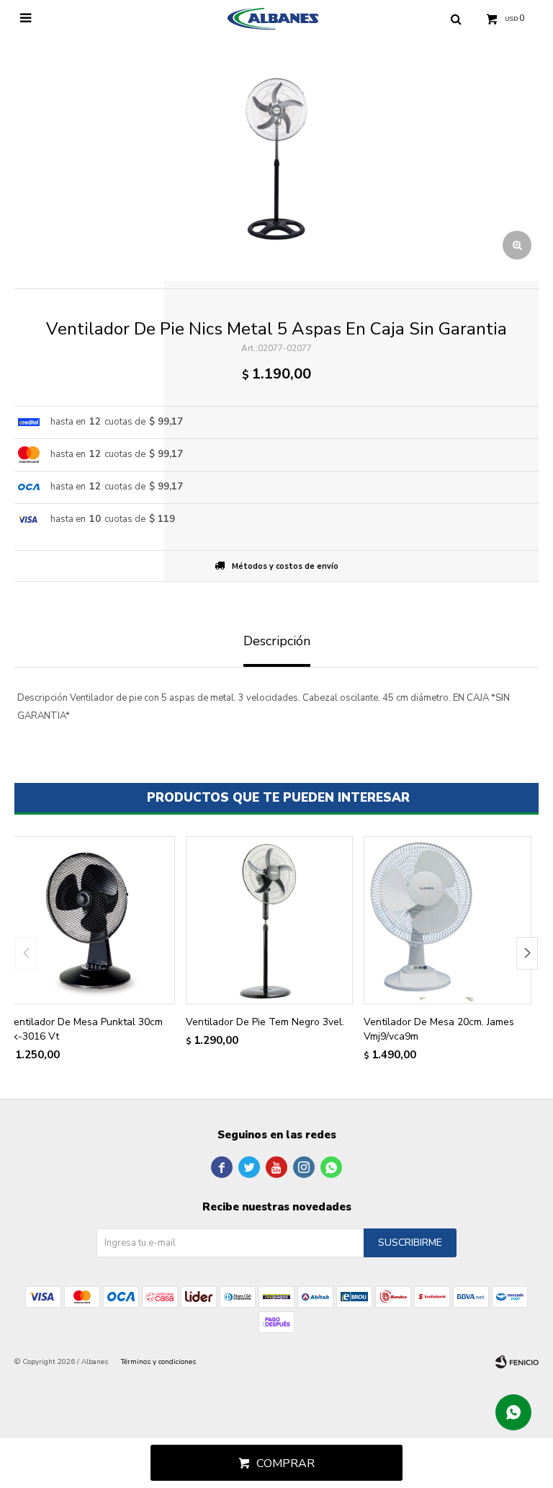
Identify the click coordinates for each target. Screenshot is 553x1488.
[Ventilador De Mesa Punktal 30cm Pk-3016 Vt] (91, 920)
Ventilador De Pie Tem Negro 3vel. (265, 1022)
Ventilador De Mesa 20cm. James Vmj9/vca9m (439, 1029)
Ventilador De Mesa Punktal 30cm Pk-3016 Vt (85, 1029)
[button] (527, 953)
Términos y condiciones (158, 1362)
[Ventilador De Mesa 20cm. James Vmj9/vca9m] (447, 920)
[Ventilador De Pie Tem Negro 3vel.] (270, 920)
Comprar (285, 1463)
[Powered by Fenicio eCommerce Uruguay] (517, 1362)
